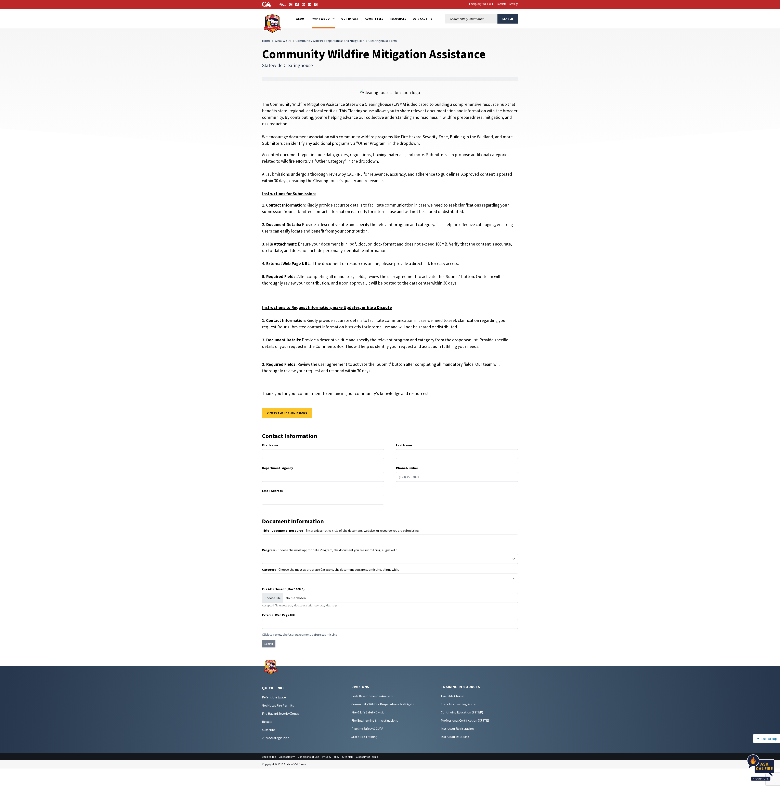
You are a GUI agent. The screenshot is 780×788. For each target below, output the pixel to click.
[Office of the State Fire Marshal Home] (272, 23)
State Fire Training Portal (459, 704)
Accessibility (287, 757)
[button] (323, 18)
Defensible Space (274, 697)
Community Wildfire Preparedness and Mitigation (330, 41)
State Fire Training (364, 737)
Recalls (267, 722)
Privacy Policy (330, 757)
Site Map (347, 757)
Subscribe (268, 730)
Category (269, 569)
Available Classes (453, 696)
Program (268, 550)
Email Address (272, 491)
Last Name (404, 445)
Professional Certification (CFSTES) (466, 720)
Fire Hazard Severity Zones (280, 713)
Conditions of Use (308, 757)
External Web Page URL (279, 615)
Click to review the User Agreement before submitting (299, 634)
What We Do (283, 41)
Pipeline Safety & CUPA (367, 728)
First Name (270, 445)
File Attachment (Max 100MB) (283, 589)
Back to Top (269, 757)
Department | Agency (277, 468)
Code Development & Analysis (372, 696)
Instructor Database (455, 737)
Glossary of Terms (367, 757)
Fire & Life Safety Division (368, 712)
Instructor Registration (457, 728)
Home (266, 41)
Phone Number (407, 468)
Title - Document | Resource (282, 530)
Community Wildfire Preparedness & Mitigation (384, 704)
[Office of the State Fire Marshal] (270, 667)
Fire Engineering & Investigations (374, 720)
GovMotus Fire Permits (278, 705)
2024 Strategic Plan (275, 738)
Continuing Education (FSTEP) (462, 712)
